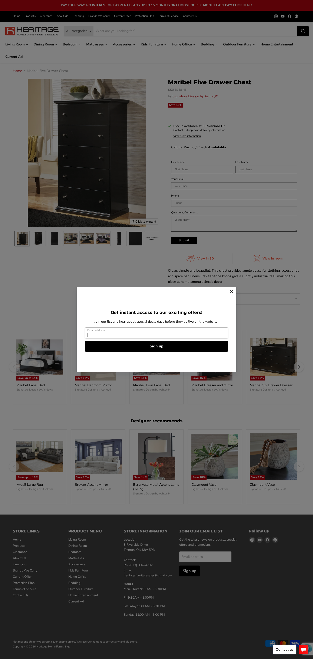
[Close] (231, 291)
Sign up (156, 346)
